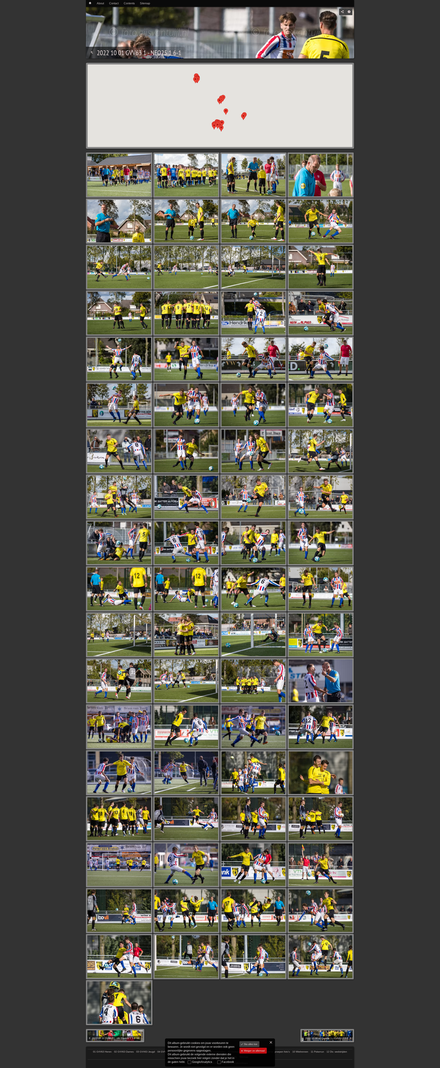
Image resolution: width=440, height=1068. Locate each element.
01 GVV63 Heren (102, 1051)
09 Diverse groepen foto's (276, 1051)
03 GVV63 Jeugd (145, 1051)
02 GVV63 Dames (124, 1051)
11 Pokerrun (317, 1051)
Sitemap (145, 3)
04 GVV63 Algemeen (168, 1051)
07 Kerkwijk (234, 1051)
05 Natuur (188, 1051)
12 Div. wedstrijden (337, 1051)
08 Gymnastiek (251, 1051)
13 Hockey (198, 1056)
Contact (114, 3)
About (100, 3)
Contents (129, 3)
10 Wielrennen (300, 1051)
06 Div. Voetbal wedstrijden (210, 1051)
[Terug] (92, 52)
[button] (226, 111)
